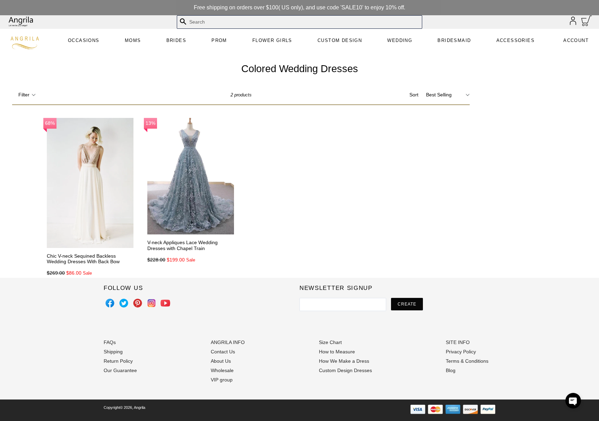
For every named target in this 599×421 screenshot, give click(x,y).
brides (176, 40)
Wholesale (222, 370)
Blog (450, 370)
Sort (413, 94)
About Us (221, 361)
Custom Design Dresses (345, 370)
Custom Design (340, 40)
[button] (573, 401)
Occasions (83, 40)
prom (219, 40)
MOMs (133, 40)
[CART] (586, 22)
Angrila (139, 407)
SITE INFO (458, 342)
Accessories (515, 40)
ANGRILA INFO (228, 342)
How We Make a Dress (344, 361)
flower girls (272, 40)
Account (576, 40)
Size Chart (330, 342)
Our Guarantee (120, 370)
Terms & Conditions (467, 361)
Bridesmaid (454, 40)
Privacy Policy (461, 351)
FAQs (110, 342)
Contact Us (223, 351)
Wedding (399, 40)
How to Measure (337, 351)
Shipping (113, 351)
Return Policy (118, 361)
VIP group (222, 380)
